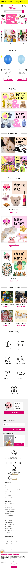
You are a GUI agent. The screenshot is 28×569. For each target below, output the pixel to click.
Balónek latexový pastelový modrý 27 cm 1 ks (7, 71)
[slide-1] (14, 25)
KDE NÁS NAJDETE (9, 536)
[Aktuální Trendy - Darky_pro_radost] (14, 207)
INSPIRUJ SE (7, 307)
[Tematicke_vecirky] (14, 164)
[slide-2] (16, 25)
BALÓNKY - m (8, 528)
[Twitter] (11, 463)
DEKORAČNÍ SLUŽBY (20, 363)
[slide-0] (11, 25)
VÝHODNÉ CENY (7, 363)
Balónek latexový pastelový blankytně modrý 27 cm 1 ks (21, 71)
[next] (26, 19)
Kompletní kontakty (9, 503)
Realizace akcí (8, 513)
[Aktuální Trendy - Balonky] (14, 242)
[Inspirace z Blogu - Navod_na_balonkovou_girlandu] (7, 297)
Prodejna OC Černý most (11, 549)
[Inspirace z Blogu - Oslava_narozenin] (20, 297)
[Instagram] (20, 463)
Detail (7, 72)
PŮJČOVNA (20, 378)
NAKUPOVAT (14, 212)
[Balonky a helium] (14, 119)
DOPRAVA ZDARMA (20, 348)
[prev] (2, 19)
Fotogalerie (7, 532)
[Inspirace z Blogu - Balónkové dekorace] (20, 316)
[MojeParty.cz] (14, 453)
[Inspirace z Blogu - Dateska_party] (7, 316)
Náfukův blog (14, 413)
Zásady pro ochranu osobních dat (12, 489)
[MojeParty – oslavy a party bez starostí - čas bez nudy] (12, 7)
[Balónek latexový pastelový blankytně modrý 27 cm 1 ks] (21, 65)
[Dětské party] (7, 35)
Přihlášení (22, 6)
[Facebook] (6, 463)
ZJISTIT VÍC (19, 444)
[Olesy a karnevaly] (14, 145)
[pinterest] (15, 463)
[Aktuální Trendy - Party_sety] (14, 276)
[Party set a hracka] (14, 100)
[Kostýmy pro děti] (21, 35)
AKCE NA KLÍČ (7, 378)
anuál (12, 528)
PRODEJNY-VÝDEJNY (7, 348)
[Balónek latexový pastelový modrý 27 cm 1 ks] (7, 65)
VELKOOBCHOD (14, 393)
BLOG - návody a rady (9, 530)
